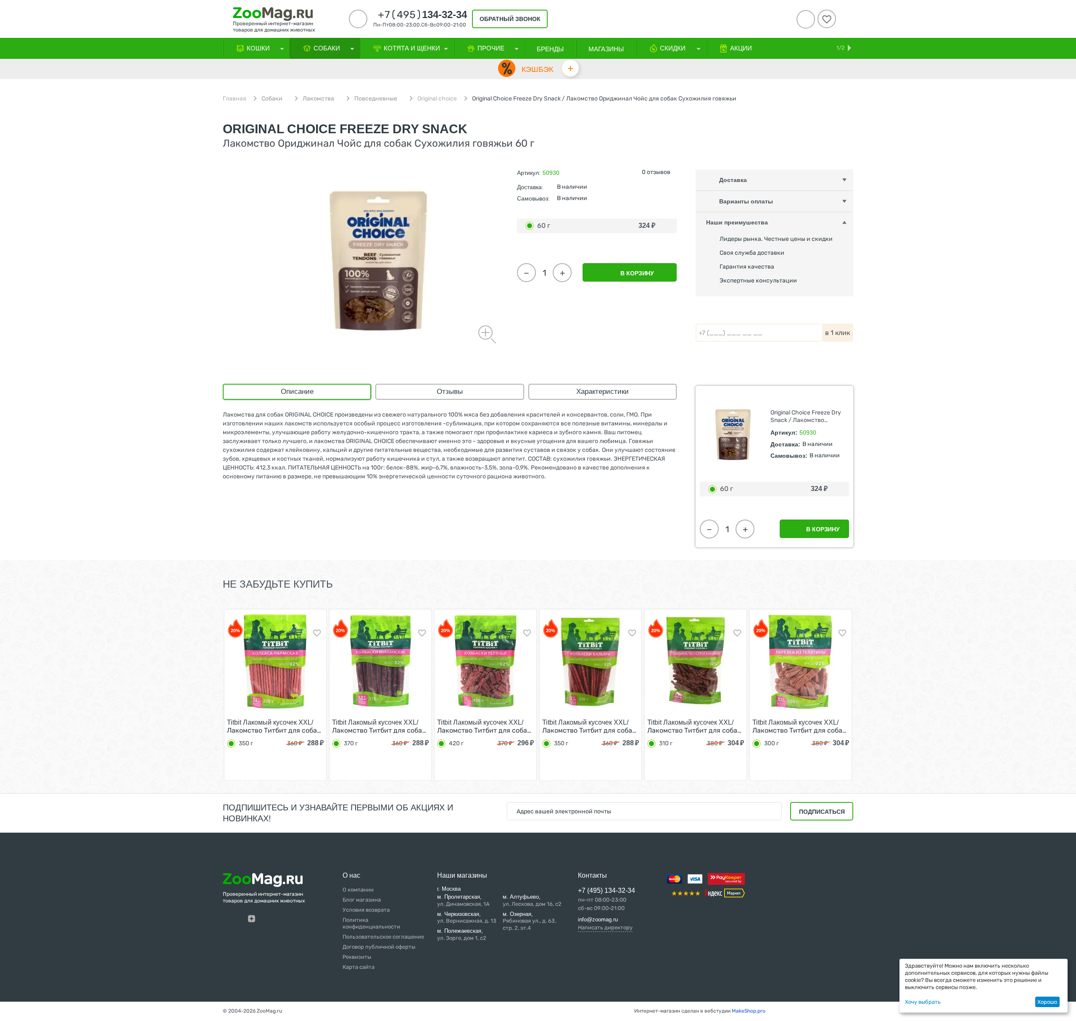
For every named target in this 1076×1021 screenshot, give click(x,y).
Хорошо (1047, 1002)
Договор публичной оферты (379, 947)
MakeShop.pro (748, 1011)
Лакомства (318, 99)
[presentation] (207, 694)
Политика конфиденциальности (371, 923)
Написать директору (605, 927)
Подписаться (822, 811)
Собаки (271, 99)
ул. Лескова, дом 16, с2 (532, 900)
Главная (234, 99)
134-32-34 (422, 15)
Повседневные (375, 99)
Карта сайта (358, 967)
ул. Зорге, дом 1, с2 (461, 934)
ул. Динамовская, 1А (463, 900)
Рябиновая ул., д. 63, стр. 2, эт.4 (529, 921)
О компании (358, 889)
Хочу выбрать (923, 1002)
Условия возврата (366, 910)
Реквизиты (357, 957)
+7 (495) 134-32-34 (606, 890)
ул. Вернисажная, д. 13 (466, 917)
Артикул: (529, 172)
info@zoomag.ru (598, 919)
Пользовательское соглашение (383, 937)
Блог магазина (362, 900)
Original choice (437, 99)
